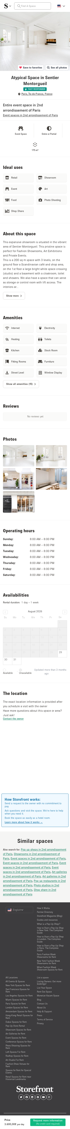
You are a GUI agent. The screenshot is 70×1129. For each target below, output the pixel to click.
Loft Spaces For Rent (15, 1052)
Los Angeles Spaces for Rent (19, 995)
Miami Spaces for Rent (16, 999)
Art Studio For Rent (15, 1060)
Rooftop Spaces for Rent (17, 1056)
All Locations (12, 977)
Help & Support (44, 1011)
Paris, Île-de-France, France (36, 94)
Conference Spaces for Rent (19, 1041)
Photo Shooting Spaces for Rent (18, 1046)
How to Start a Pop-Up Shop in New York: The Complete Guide (50, 930)
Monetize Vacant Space (48, 995)
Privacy (40, 1023)
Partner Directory (45, 912)
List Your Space (44, 987)
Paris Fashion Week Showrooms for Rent (46, 955)
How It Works (43, 908)
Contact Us (42, 1003)
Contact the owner (13, 718)
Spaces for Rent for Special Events (18, 1071)
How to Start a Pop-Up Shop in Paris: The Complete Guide (50, 948)
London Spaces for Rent (17, 1007)
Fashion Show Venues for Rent (17, 1065)
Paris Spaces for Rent (16, 1003)
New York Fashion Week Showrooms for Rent (48, 962)
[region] (35, 762)
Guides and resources (47, 920)
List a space (43, 977)
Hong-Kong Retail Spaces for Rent (19, 1016)
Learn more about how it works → (24, 822)
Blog (39, 999)
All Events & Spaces (15, 981)
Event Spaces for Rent (16, 1037)
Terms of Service (45, 1019)
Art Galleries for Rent (15, 1033)
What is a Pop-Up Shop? (48, 924)
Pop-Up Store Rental (15, 1026)
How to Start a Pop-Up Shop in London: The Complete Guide (50, 939)
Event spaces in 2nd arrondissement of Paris (38, 858)
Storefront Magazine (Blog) (49, 916)
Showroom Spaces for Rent (18, 1029)
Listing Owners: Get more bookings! (49, 982)
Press (39, 1015)
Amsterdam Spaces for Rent (19, 1011)
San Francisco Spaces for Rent (18, 990)
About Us (41, 1007)
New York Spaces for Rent (18, 985)
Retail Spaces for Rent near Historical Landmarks (18, 1077)
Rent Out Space (44, 991)
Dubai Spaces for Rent (16, 1022)
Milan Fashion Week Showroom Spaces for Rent (50, 968)
